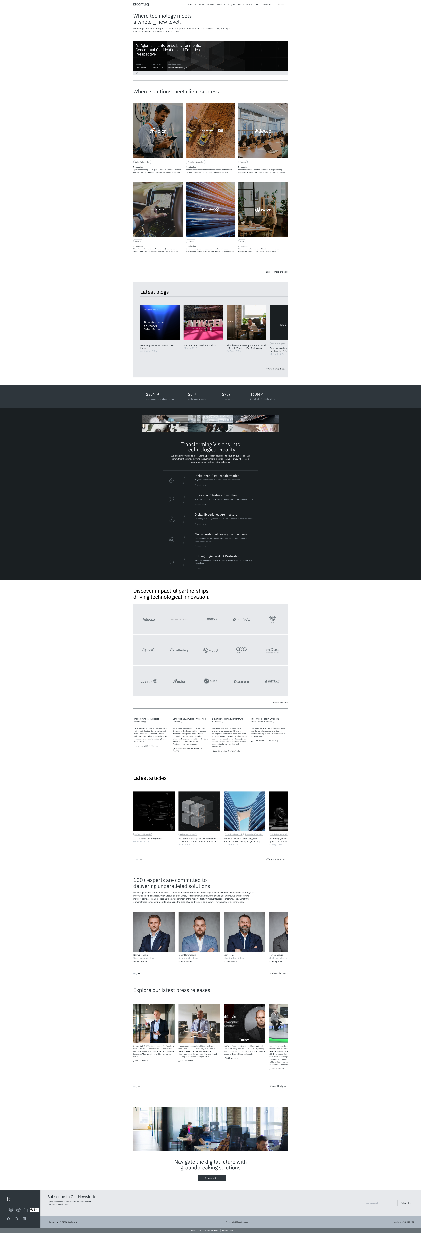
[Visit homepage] (141, 4)
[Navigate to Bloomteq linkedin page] (24, 1218)
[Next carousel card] (148, 369)
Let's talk (281, 4)
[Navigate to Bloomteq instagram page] (16, 1218)
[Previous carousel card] (144, 369)
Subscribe (406, 1203)
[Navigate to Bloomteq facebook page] (8, 1218)
